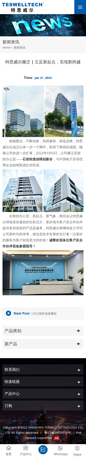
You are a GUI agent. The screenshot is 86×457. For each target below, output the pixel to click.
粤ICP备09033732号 (57, 433)
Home (7, 47)
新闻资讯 (19, 47)
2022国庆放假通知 (44, 313)
